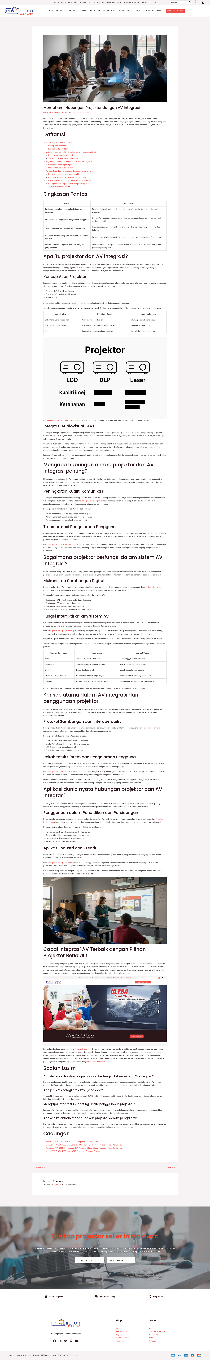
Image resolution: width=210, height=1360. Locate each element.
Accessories (125, 11)
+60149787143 (150, 2)
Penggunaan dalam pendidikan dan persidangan (67, 184)
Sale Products (121, 1331)
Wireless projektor (153, 728)
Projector (61, 11)
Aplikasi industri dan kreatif (59, 187)
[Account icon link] (203, 2)
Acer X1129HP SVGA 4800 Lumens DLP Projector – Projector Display (73, 1142)
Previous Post (39, 1167)
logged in (57, 1184)
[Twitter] (65, 1340)
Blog (159, 11)
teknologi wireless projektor (90, 501)
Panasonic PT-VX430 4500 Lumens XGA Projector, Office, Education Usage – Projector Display (84, 1148)
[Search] (190, 2)
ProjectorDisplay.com (83, 1049)
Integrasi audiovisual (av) (58, 149)
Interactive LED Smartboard (102, 11)
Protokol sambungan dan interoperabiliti (64, 174)
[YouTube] (76, 1340)
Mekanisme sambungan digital (60, 165)
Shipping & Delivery (157, 1331)
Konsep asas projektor (57, 146)
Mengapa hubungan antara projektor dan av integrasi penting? (71, 152)
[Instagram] (60, 1340)
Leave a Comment (50, 112)
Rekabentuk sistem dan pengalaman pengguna (67, 177)
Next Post (173, 1167)
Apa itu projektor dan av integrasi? (59, 142)
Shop (118, 1328)
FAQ (151, 1338)
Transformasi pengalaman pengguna (63, 158)
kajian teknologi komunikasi (61, 631)
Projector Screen (78, 11)
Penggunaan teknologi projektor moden (59, 420)
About (139, 11)
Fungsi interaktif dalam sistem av (61, 168)
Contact (150, 11)
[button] (132, 11)
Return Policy (154, 1335)
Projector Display (76, 1355)
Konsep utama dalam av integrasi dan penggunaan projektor (70, 171)
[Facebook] (54, 1340)
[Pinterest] (71, 1340)
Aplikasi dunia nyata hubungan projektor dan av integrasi (68, 180)
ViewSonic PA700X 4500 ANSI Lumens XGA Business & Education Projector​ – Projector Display (84, 1145)
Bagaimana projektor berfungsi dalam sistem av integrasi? (69, 161)
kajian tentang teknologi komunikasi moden (67, 544)
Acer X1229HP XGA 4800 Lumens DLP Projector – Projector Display (73, 1151)
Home (50, 11)
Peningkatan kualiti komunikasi (60, 155)
